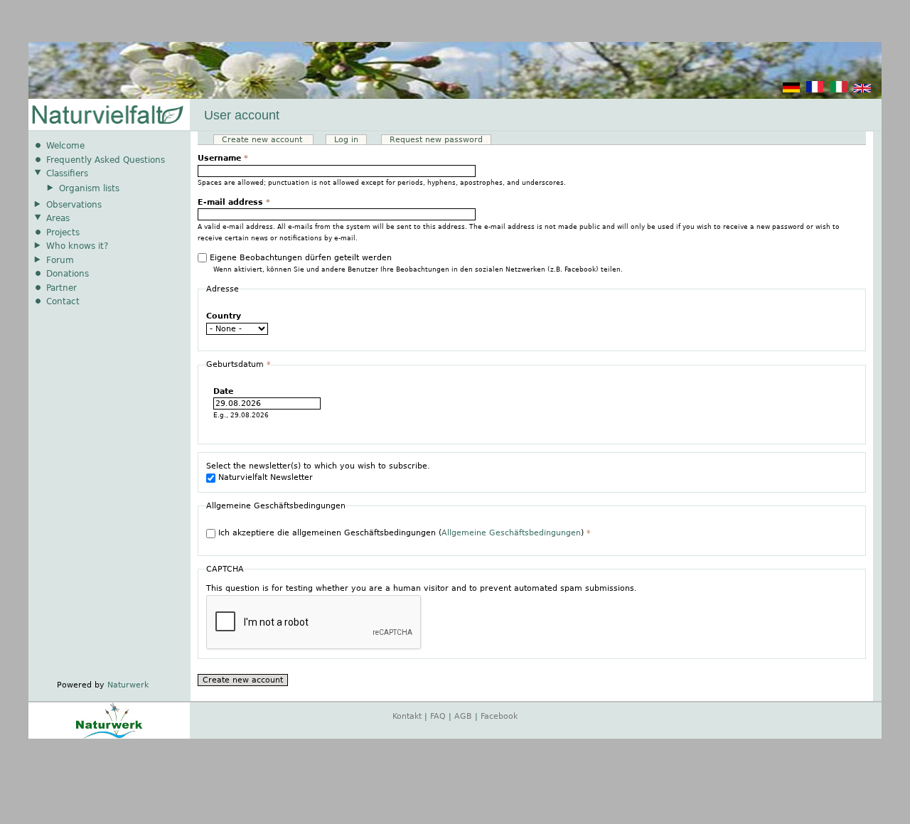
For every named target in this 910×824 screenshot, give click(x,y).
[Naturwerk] (109, 736)
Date (223, 391)
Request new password (436, 139)
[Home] (106, 115)
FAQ (438, 716)
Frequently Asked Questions (105, 160)
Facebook (499, 716)
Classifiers (67, 173)
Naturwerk (128, 685)
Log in (346, 139)
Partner (61, 288)
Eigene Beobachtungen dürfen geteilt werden (301, 257)
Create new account (268, 139)
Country (223, 316)
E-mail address (234, 202)
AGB (463, 716)
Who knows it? (77, 246)
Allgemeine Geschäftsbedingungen (511, 532)
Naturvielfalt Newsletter (265, 477)
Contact (63, 301)
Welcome (65, 146)
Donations (67, 274)
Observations (74, 205)
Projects (63, 232)
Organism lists (89, 188)
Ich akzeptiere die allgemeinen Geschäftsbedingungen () (404, 532)
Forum (60, 260)
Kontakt (407, 716)
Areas (58, 218)
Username (223, 158)
